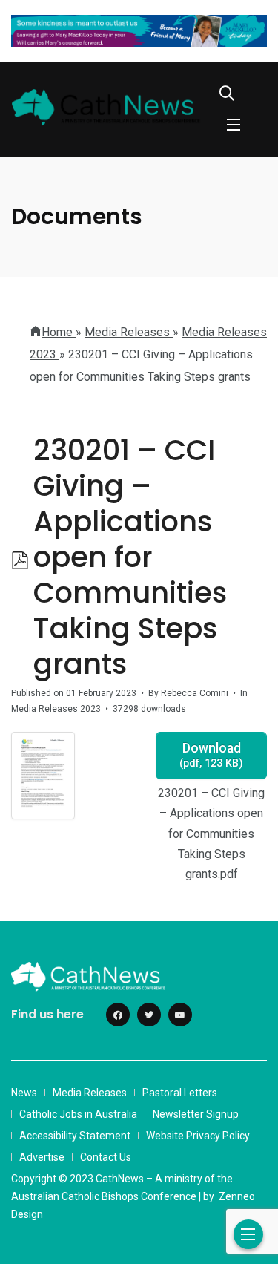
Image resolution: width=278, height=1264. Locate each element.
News (24, 1092)
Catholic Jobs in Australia (78, 1114)
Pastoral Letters (179, 1092)
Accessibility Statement (74, 1136)
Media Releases (90, 1092)
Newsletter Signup (196, 1114)
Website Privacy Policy (198, 1136)
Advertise (41, 1157)
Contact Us (105, 1157)
